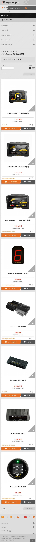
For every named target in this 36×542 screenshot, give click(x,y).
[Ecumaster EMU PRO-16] (18, 362)
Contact (4, 527)
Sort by (3, 65)
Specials (4, 30)
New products (6, 35)
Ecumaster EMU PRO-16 (18, 380)
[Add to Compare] (33, 125)
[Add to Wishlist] (30, 125)
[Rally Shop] (18, 2)
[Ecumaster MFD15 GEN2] (18, 469)
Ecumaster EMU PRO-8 (18, 433)
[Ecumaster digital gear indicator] (18, 255)
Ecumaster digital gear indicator (18, 273)
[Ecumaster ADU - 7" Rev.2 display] (18, 148)
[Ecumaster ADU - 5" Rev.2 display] (18, 95)
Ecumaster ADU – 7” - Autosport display (18, 220)
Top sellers (5, 40)
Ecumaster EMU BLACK (18, 327)
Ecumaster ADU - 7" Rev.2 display (18, 167)
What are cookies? (9, 540)
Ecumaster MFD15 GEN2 (18, 487)
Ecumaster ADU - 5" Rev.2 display (18, 113)
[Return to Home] (2, 20)
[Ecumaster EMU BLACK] (18, 309)
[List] (33, 68)
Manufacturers (6, 44)
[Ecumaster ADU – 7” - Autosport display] (18, 202)
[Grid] (30, 68)
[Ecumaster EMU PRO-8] (18, 415)
